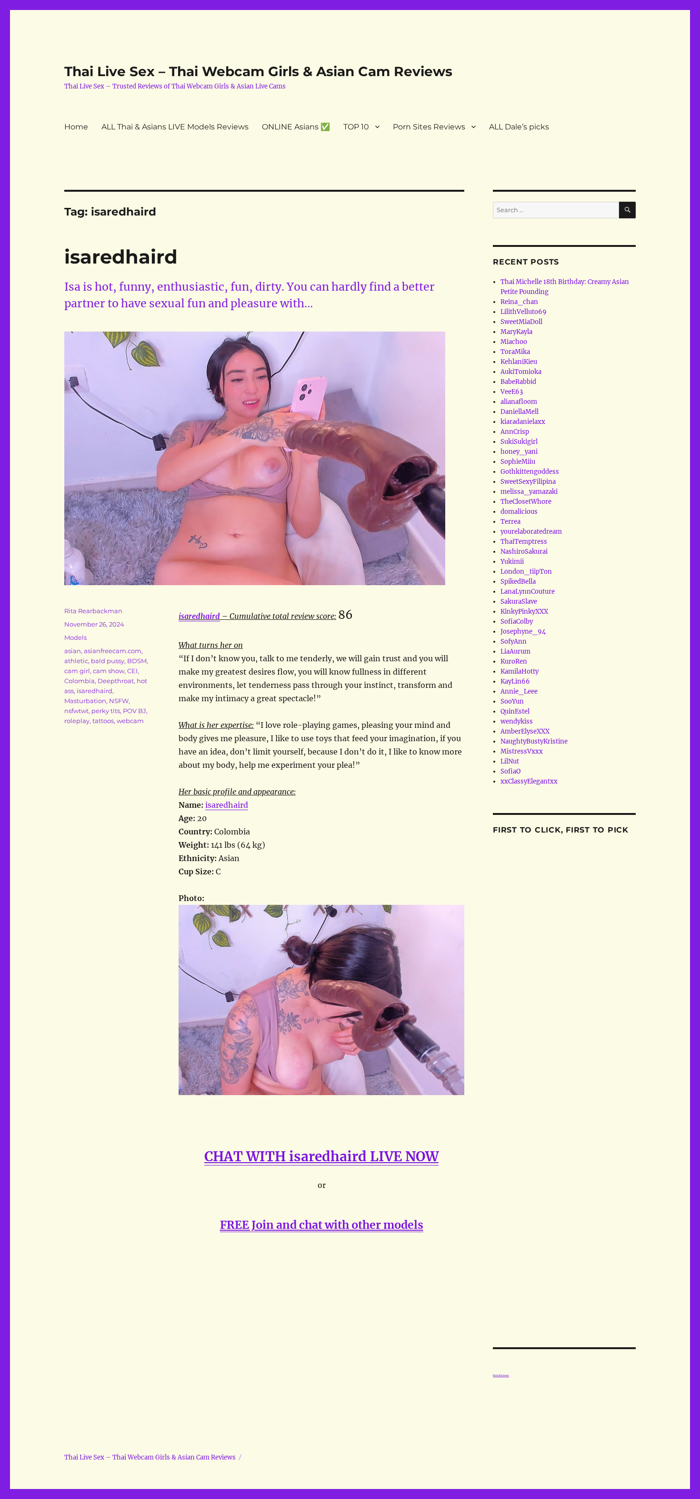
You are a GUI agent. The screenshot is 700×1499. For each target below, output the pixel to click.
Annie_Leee (519, 691)
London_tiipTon (526, 572)
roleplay (77, 721)
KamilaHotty (519, 671)
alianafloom (518, 402)
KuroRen (513, 661)
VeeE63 (511, 392)
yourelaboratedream (531, 532)
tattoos (103, 721)
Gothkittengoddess (529, 472)
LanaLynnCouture (527, 592)
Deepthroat (116, 681)
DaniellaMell (519, 412)
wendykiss (516, 721)
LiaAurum (515, 651)
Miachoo (513, 342)
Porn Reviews (501, 1375)
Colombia (79, 681)
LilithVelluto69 (523, 312)
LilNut (509, 761)
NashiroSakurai (524, 552)
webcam (130, 721)
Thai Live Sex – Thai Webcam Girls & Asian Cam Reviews (258, 71)
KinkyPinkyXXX (524, 611)
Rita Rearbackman (93, 611)
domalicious (519, 512)
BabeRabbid (518, 382)
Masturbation (85, 701)
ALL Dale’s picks (519, 126)
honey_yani (519, 452)
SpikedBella (518, 582)
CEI (132, 671)
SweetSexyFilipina (528, 482)
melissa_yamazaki (529, 492)
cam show (108, 671)
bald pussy (107, 661)
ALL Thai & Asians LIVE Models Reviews (175, 126)
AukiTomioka (520, 372)
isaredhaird (121, 256)
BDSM (137, 661)
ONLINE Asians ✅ (296, 126)
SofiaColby (516, 621)
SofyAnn (513, 641)
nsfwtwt (76, 711)
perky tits (105, 711)
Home (76, 126)
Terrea (510, 522)
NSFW (119, 701)
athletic (76, 661)
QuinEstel (515, 711)
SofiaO (510, 771)
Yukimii (512, 562)
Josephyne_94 (523, 631)
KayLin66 (515, 681)
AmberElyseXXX (525, 731)
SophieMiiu (517, 462)
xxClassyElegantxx (529, 781)
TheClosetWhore (525, 502)
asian (72, 651)
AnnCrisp (514, 432)
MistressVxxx (521, 751)
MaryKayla (516, 332)
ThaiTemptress (523, 542)
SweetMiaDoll (521, 322)
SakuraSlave (518, 602)
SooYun (512, 701)
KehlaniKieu (518, 362)
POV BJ (134, 711)
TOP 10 (356, 126)
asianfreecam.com (112, 651)
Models (75, 637)
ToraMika (515, 352)
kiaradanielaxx (522, 422)
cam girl (77, 671)
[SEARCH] (627, 210)
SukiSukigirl (519, 442)
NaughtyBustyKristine (534, 741)
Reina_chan (519, 302)
